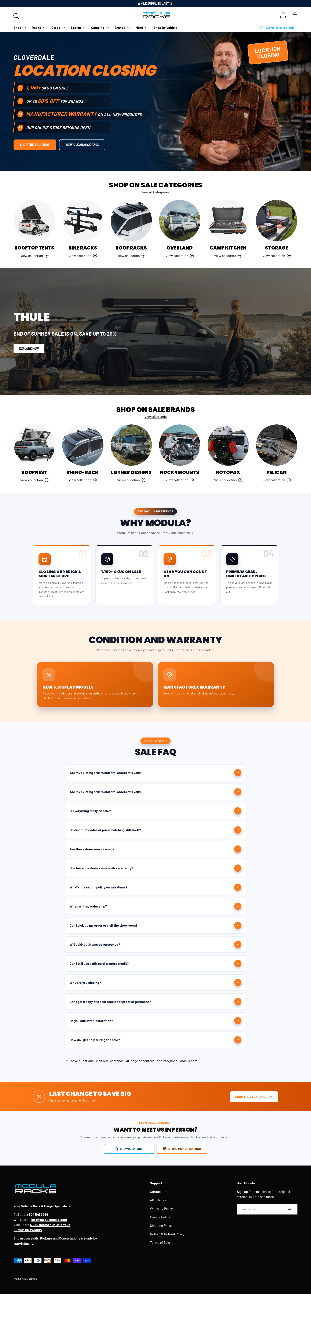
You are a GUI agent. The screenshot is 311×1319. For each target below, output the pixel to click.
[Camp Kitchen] (228, 220)
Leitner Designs (131, 472)
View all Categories (155, 192)
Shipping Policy (161, 1225)
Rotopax (228, 472)
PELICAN (277, 472)
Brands (120, 27)
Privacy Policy (160, 1217)
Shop (17, 27)
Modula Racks (29, 1278)
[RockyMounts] (179, 445)
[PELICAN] (276, 445)
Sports (76, 27)
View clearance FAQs (82, 144)
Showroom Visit (132, 1148)
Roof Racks (131, 248)
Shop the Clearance (251, 1097)
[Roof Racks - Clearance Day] (131, 220)
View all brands (155, 416)
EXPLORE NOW (29, 348)
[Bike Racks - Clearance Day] (82, 220)
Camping (97, 27)
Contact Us (158, 1191)
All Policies (158, 1200)
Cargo (55, 27)
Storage (276, 248)
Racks (36, 27)
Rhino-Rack (83, 472)
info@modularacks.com (179, 1061)
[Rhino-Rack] (82, 445)
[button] (295, 15)
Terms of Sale (160, 1242)
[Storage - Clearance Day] (276, 220)
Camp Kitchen (228, 248)
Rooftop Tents (34, 248)
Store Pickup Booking (184, 1148)
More (139, 27)
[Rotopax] (228, 445)
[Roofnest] (34, 445)
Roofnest (34, 472)
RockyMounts (179, 472)
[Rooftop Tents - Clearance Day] (34, 220)
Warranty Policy (161, 1208)
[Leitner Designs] (131, 445)
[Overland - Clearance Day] (179, 220)
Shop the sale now (35, 144)
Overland (180, 248)
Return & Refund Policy (167, 1234)
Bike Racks (83, 248)
